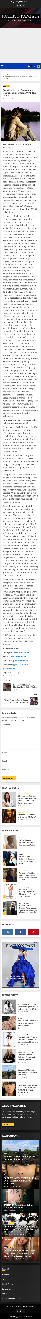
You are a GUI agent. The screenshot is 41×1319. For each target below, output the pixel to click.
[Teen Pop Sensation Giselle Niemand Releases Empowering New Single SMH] (9, 1056)
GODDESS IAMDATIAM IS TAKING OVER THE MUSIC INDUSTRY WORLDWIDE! (27, 1088)
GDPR (4, 1279)
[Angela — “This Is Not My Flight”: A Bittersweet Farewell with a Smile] (10, 891)
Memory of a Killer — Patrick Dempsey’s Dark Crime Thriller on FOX (28, 876)
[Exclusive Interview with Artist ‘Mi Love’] (9, 816)
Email (4, 761)
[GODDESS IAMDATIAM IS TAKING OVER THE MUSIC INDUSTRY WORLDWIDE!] (9, 1089)
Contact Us (8, 1125)
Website (5, 769)
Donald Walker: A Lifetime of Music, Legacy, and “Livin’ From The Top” (19, 1229)
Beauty (20, 1018)
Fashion (20, 793)
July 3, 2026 (22, 1077)
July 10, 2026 (22, 1062)
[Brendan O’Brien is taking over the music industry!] (9, 1072)
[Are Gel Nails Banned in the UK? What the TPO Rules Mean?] (9, 1023)
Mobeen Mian (9, 1210)
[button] (2, 66)
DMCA (4, 1294)
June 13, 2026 (22, 1095)
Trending (21, 837)
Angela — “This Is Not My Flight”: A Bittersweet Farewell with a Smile (28, 893)
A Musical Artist (12, 673)
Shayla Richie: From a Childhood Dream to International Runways (28, 1039)
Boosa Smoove (23, 673)
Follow (38, 66)
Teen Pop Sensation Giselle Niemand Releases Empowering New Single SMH (27, 1056)
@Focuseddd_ (9, 668)
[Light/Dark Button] (30, 66)
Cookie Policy (7, 1284)
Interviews (6, 86)
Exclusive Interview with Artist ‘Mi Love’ (27, 816)
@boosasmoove (21, 652)
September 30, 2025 (24, 819)
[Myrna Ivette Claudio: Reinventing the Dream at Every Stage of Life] (9, 1007)
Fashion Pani (27, 1316)
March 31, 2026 (18, 1234)
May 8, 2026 (22, 805)
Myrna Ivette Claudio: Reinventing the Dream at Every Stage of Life (28, 1006)
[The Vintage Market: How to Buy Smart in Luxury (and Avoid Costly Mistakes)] (9, 799)
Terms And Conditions (11, 1298)
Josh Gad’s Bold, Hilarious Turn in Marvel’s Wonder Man (26, 860)
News (20, 870)
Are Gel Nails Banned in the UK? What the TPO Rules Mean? (28, 1023)
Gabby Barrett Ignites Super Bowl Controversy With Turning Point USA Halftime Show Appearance (27, 846)
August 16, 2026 (23, 1044)
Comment (6, 724)
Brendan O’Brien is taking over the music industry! (27, 1072)
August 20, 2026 (23, 1011)
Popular (26, 1050)
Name (4, 753)
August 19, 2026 (23, 1028)
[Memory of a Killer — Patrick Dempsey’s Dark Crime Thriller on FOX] (10, 875)
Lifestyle (26, 1034)
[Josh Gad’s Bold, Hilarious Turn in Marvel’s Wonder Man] (10, 858)
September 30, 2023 (18, 99)
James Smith (7, 99)
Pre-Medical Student (9, 676)
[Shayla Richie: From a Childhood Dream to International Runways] (9, 1039)
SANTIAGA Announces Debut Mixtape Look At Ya (18, 1206)
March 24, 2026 (18, 1258)
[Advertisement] (20, 45)
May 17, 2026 (18, 1210)
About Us (10, 1306)
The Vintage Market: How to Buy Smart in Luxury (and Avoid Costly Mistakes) (27, 799)
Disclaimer (6, 1289)
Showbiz (20, 1002)
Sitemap (5, 1274)
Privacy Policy (28, 1306)
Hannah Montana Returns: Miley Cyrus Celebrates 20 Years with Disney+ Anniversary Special (20, 1253)
